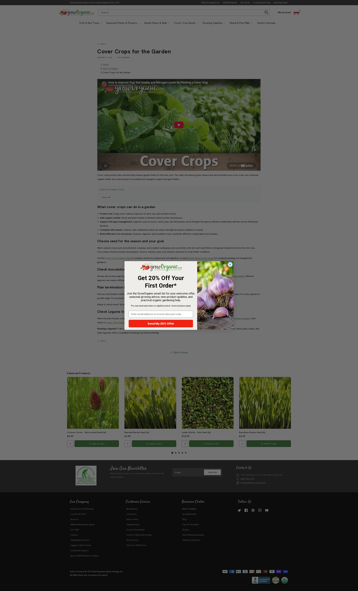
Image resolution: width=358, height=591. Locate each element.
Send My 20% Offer (161, 324)
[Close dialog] (230, 264)
